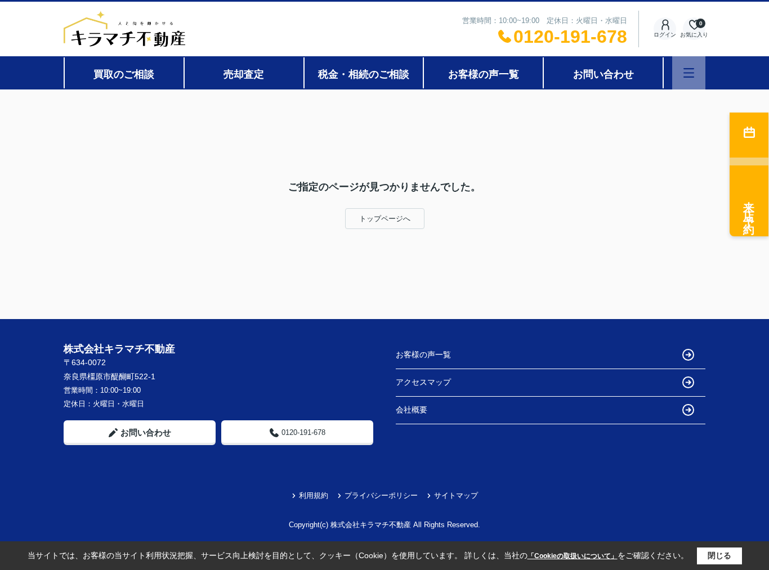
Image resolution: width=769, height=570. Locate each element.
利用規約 (313, 495)
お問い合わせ (603, 74)
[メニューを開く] (689, 73)
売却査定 (243, 74)
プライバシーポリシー (381, 495)
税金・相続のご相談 (363, 74)
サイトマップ (456, 495)
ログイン (665, 35)
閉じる (719, 555)
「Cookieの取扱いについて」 (572, 556)
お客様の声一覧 (483, 74)
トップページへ (384, 218)
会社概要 (411, 409)
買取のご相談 (123, 74)
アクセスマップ (423, 382)
